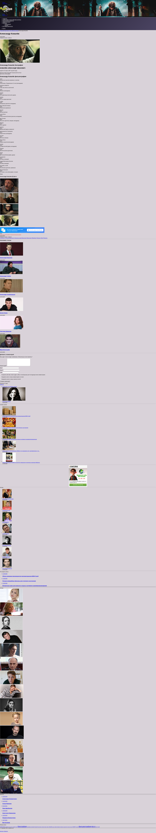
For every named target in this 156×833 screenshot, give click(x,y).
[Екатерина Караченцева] (7, 497)
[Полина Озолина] (11, 724)
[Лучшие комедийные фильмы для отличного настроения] (9, 426)
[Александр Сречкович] (12, 738)
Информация (8, 24)
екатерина (40, 826)
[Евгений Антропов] (7, 544)
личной (50, 826)
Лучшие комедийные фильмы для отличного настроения (15, 427)
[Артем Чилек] (11, 310)
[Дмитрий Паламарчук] (11, 656)
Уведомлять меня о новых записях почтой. (11, 379)
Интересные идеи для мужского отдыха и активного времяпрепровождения (19, 439)
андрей (14, 826)
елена (43, 826)
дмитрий (33, 826)
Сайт (1, 372)
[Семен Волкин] (7, 532)
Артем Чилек (3, 313)
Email (1, 370)
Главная (2, 30)
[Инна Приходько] (11, 752)
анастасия (10, 826)
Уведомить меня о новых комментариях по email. (12, 376)
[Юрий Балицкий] (7, 555)
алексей (6, 826)
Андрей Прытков (6, 510)
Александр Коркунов (6, 257)
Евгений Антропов (6, 545)
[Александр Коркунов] (11, 255)
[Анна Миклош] (7, 521)
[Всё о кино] (6, 12)
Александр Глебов (5, 276)
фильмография (17, 234)
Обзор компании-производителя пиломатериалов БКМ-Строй (16, 416)
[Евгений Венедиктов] (7, 567)
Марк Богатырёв (5, 349)
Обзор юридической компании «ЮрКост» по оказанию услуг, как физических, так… (21, 450)
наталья (61, 826)
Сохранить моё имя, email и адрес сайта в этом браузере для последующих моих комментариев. (23, 374)
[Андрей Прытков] (7, 509)
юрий (99, 826)
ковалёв (12, 234)
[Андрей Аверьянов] (11, 779)
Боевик (6, 25)
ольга (69, 826)
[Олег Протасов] (11, 642)
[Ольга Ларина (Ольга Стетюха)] (11, 615)
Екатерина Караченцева (7, 498)
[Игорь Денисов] (11, 670)
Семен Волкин (5, 533)
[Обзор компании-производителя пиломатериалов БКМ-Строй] (9, 415)
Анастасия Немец (6, 401)
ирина (47, 826)
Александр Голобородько (7, 294)
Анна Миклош (5, 522)
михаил (58, 826)
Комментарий (3, 365)
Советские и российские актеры (11, 19)
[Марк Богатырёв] (10, 347)
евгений (36, 826)
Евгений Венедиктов (7, 568)
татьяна (77, 826)
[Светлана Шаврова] (11, 329)
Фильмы (4, 23)
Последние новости (8, 20)
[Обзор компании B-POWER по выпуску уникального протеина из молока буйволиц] (9, 461)
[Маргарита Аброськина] (11, 629)
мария (56, 826)
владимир (29, 826)
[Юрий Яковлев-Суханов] (11, 697)
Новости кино (6, 22)
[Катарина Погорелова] (11, 601)
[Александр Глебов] (11, 273)
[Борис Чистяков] (11, 683)
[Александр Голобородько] (11, 292)
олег (67, 826)
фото (93, 827)
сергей (73, 826)
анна (16, 826)
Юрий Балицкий (6, 556)
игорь (45, 826)
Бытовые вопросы (7, 26)
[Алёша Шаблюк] (11, 793)
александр (2, 234)
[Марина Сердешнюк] (11, 711)
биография (7, 234)
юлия (97, 826)
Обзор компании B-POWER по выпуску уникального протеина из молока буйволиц (21, 462)
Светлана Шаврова (5, 331)
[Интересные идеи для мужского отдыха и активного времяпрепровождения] (9, 438)
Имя (1, 367)
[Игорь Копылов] (12, 766)
